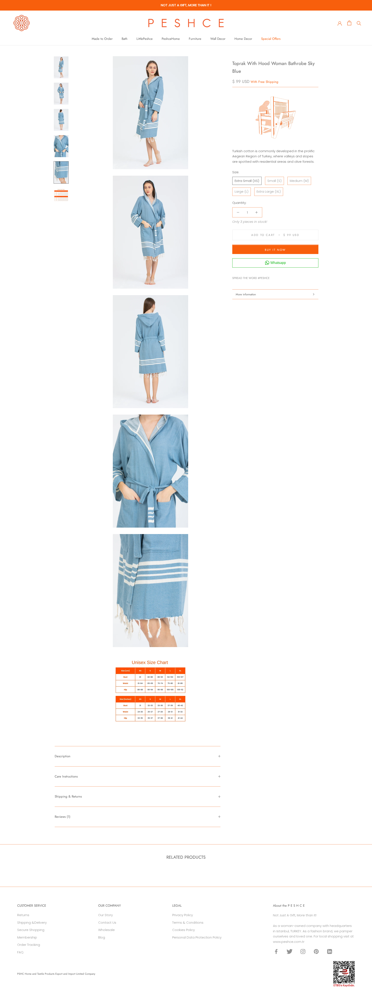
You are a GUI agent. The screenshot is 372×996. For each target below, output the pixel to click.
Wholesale (106, 930)
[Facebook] (273, 277)
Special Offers (271, 38)
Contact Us (107, 922)
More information (246, 294)
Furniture (195, 38)
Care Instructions (66, 776)
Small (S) (274, 180)
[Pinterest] (285, 277)
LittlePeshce (144, 38)
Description (62, 756)
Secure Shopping (30, 930)
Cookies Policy (183, 930)
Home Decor (243, 38)
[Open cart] (349, 22)
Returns (23, 915)
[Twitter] (279, 277)
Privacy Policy (182, 915)
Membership (27, 937)
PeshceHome (171, 38)
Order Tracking (28, 944)
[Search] (359, 23)
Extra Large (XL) (269, 191)
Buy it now (275, 250)
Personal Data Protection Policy (197, 937)
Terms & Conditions (187, 922)
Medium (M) (299, 180)
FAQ (20, 952)
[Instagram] (303, 951)
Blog (101, 937)
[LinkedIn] (329, 951)
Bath (124, 38)
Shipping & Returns (68, 796)
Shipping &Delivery (32, 922)
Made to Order (102, 38)
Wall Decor (217, 38)
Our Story (105, 915)
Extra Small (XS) (247, 180)
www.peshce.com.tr (288, 941)
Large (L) (241, 191)
